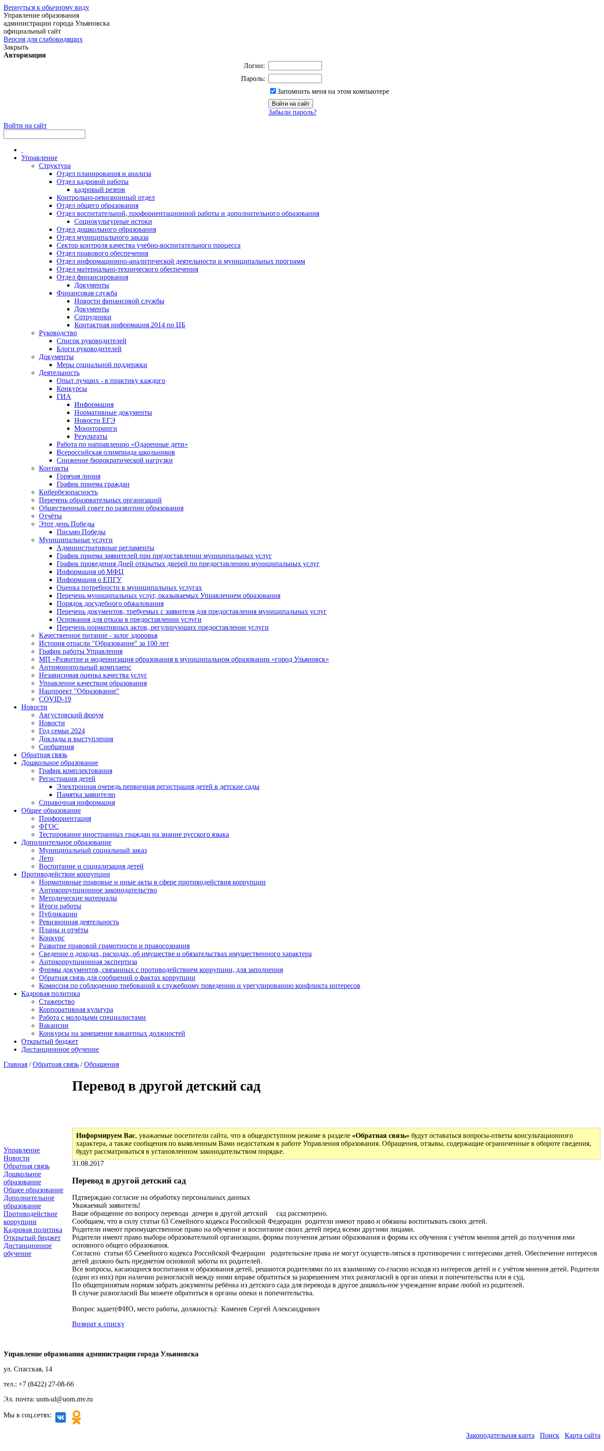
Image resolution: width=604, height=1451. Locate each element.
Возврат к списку (98, 1324)
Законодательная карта (500, 1435)
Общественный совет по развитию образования (111, 508)
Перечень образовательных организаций (100, 500)
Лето (46, 858)
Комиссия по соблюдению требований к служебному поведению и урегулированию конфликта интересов (199, 985)
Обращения (101, 1064)
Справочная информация (77, 802)
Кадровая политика (50, 993)
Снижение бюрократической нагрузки (115, 460)
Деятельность (59, 372)
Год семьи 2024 (62, 731)
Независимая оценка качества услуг (93, 675)
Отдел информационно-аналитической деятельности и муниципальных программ (181, 261)
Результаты (90, 436)
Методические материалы (78, 898)
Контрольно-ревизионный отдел (106, 197)
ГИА (64, 396)
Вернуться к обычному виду (46, 7)
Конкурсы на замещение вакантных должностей (112, 1033)
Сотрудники (92, 317)
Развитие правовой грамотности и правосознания (114, 945)
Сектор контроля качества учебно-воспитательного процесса (149, 245)
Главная (15, 1064)
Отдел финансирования (92, 277)
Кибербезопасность (68, 492)
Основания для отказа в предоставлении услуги (129, 619)
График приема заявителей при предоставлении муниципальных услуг (164, 555)
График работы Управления (80, 651)
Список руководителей (91, 341)
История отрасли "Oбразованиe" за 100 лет (104, 643)
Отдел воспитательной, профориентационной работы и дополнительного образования (188, 213)
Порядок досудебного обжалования (110, 603)
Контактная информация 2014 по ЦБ (129, 325)
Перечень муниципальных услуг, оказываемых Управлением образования (168, 595)
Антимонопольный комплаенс (85, 667)
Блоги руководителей (89, 348)
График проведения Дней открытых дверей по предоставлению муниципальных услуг (188, 563)
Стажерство (57, 1001)
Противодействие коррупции (65, 874)
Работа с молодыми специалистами (92, 1017)
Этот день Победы (67, 524)
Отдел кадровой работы (93, 181)
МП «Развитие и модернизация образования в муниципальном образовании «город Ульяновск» (184, 659)
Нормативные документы (113, 412)
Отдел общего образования (97, 205)
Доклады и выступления (76, 739)
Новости (34, 707)
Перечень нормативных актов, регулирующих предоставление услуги (163, 627)
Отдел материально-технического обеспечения (127, 269)
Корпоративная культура (76, 1009)
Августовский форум (71, 715)
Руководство (58, 333)
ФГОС (49, 826)
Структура (55, 165)
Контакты (54, 468)
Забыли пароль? (292, 112)
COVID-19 (55, 699)
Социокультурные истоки (113, 221)
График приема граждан (93, 484)
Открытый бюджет (49, 1041)
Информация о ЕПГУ (89, 579)
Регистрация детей (67, 778)
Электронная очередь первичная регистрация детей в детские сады (158, 786)
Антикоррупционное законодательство (98, 890)
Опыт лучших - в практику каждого (111, 380)
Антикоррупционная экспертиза (88, 961)
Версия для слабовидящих (43, 39)
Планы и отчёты (63, 930)
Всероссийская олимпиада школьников (116, 452)
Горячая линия (78, 476)
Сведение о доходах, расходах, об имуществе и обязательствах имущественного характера (175, 953)
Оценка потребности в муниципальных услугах (129, 587)
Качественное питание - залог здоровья (98, 635)
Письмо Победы (81, 532)
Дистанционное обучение (60, 1049)
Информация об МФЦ (90, 571)
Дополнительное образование (66, 842)
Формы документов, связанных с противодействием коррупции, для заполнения (161, 969)
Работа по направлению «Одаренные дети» (122, 444)
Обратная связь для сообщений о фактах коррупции (117, 977)
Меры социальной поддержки (102, 364)
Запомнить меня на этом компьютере (333, 91)
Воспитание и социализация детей (91, 866)
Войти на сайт (25, 125)
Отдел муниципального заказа (103, 237)
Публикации (58, 914)
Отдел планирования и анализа (104, 173)
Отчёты (50, 516)
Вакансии (54, 1025)
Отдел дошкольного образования (106, 229)
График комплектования (75, 770)
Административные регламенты (105, 547)
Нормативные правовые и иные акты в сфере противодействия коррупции (152, 882)
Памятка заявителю (86, 794)
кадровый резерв (99, 189)
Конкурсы (72, 388)
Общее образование (51, 810)
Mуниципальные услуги (76, 540)
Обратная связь (44, 754)
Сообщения (56, 746)
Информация (94, 404)
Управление (39, 157)
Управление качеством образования (93, 683)
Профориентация (65, 818)
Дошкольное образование (59, 762)
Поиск (549, 1435)
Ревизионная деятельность (79, 922)
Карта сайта (582, 1435)
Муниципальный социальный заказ (93, 850)
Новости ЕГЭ (94, 420)
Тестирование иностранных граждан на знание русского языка (134, 834)
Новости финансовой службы (119, 301)
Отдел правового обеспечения (102, 253)
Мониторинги (95, 428)
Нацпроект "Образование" (79, 691)
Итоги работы (60, 906)
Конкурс (52, 938)
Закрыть (16, 47)
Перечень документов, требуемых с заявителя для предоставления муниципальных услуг (192, 611)
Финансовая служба (87, 293)
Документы (91, 285)
